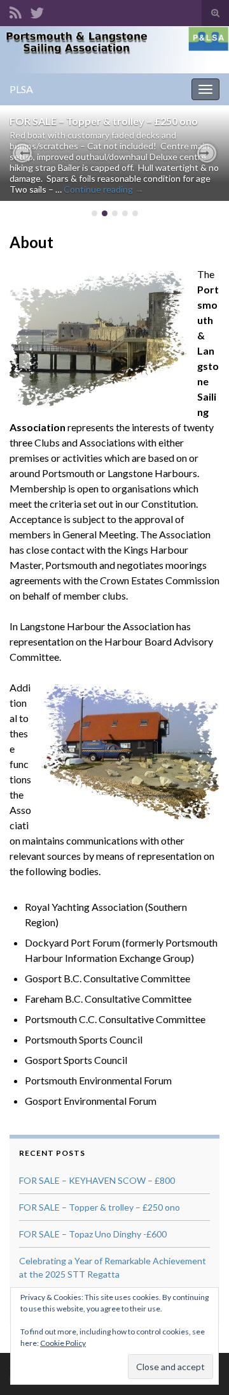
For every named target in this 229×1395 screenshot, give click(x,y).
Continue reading (104, 189)
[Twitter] (37, 10)
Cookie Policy (63, 1343)
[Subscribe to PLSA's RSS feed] (16, 10)
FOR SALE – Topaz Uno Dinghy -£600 (93, 1234)
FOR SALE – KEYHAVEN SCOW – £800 (97, 1180)
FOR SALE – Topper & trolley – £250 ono (104, 121)
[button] (22, 153)
